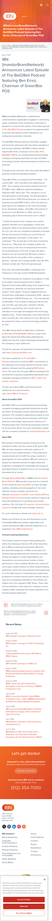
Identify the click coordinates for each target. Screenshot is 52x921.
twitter (4, 827)
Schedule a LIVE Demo (26, 771)
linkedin (14, 827)
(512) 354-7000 (26, 787)
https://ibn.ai (37, 513)
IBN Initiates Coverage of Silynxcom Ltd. (23, 636)
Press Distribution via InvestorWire (11, 854)
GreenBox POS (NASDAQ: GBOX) (18, 333)
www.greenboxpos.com (39, 431)
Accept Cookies (23, 900)
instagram (19, 827)
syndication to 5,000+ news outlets (25, 494)
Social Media (7, 862)
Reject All (24, 906)
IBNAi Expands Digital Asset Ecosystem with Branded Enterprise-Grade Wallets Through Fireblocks (25, 674)
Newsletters (36, 848)
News (9, 45)
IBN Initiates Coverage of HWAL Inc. (21, 663)
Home (4, 45)
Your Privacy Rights (24, 913)
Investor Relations (10, 846)
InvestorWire (25, 484)
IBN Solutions (8, 834)
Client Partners (37, 837)
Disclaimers (36, 855)
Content (34, 841)
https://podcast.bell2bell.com (19, 352)
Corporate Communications (9, 842)
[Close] (44, 879)
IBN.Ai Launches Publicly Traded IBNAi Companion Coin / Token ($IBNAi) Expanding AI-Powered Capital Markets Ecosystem (25, 699)
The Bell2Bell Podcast (14, 129)
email (33, 782)
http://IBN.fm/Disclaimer (22, 529)
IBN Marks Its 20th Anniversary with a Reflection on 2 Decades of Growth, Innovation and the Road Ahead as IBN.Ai (24, 734)
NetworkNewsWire (18, 478)
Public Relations (9, 859)
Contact (34, 851)
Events (34, 844)
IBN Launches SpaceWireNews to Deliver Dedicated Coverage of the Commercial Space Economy (24, 712)
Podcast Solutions (10, 850)
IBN (3, 443)
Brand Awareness (9, 837)
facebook (9, 827)
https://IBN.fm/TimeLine (17, 393)
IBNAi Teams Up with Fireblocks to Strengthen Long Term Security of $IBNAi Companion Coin (24, 686)
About (33, 834)
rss (24, 827)
